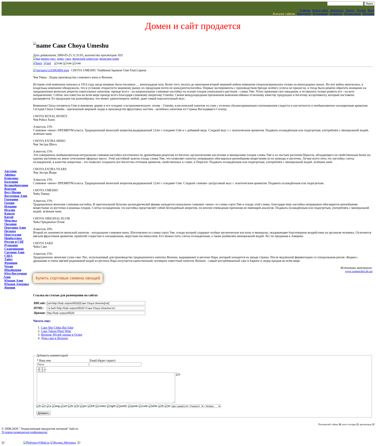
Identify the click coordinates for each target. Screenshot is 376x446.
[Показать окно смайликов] (178, 374)
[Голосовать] (58, 63)
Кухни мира (352, 13)
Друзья (361, 10)
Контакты (336, 10)
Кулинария (320, 13)
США (8, 255)
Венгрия (10, 188)
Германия (11, 199)
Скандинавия (14, 248)
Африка (9, 174)
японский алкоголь (85, 58)
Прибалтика (13, 238)
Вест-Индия (12, 192)
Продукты (304, 13)
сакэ (68, 58)
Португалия (12, 234)
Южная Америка (16, 284)
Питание (368, 13)
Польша (10, 231)
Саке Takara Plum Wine (56, 331)
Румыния (11, 245)
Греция (9, 203)
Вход (371, 10)
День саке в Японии (54, 338)
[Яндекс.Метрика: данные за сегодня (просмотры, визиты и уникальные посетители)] (63, 442)
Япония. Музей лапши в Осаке (61, 334)
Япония (9, 287)
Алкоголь (336, 13)
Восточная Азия (15, 196)
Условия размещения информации (24, 432)
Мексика (10, 220)
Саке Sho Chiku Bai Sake (57, 327)
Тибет (8, 259)
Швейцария (12, 270)
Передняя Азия (15, 227)
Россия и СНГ (14, 241)
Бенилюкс (11, 178)
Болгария (11, 181)
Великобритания (16, 185)
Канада (9, 213)
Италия (9, 210)
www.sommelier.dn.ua (358, 271)
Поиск (350, 10)
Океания (10, 224)
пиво (60, 58)
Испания (10, 206)
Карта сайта (320, 10)
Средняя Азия (14, 252)
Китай (8, 217)
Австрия (10, 171)
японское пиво (109, 58)
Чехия (8, 266)
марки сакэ (48, 58)
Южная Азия (13, 280)
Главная (305, 10)
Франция (10, 263)
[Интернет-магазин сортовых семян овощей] (68, 278)
